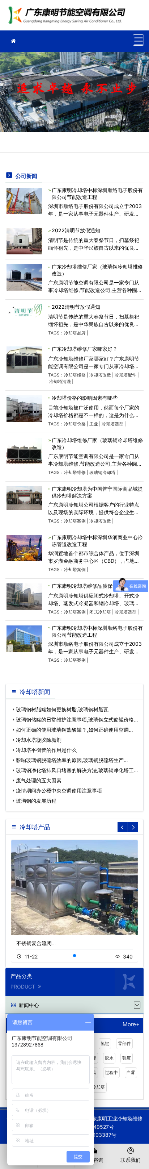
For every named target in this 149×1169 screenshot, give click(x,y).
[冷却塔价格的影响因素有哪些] (24, 408)
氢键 (105, 1043)
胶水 (109, 1058)
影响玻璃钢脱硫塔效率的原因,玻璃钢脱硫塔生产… (72, 760)
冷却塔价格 (75, 424)
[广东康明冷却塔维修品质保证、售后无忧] (24, 596)
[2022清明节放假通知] (24, 240)
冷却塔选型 (112, 424)
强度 (126, 1058)
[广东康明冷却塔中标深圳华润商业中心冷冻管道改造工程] (24, 547)
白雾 (131, 1072)
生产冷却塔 (94, 1087)
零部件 (124, 1043)
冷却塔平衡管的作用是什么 (46, 750)
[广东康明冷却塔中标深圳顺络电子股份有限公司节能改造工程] (24, 200)
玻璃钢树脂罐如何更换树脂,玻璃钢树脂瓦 (62, 709)
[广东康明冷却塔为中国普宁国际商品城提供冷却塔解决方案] (24, 497)
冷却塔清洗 (60, 381)
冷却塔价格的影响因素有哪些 (85, 398)
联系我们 (130, 1160)
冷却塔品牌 (75, 333)
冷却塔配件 (125, 375)
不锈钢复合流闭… (36, 943)
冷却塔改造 (100, 375)
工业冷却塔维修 (68, 17)
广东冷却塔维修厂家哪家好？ (85, 349)
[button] (74, 955)
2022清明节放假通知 (76, 230)
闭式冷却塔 (100, 612)
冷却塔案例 (75, 521)
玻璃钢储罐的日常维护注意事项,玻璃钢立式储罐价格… (77, 719)
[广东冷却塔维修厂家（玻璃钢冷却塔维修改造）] (24, 277)
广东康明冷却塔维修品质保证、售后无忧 (97, 586)
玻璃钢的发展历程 (36, 801)
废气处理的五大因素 (38, 780)
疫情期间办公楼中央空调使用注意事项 (59, 790)
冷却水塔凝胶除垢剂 (38, 740)
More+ (131, 1025)
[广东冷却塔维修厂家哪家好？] (24, 359)
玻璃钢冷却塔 (102, 472)
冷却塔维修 (75, 375)
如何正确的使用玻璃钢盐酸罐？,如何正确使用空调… (74, 730)
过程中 (111, 1072)
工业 (93, 424)
